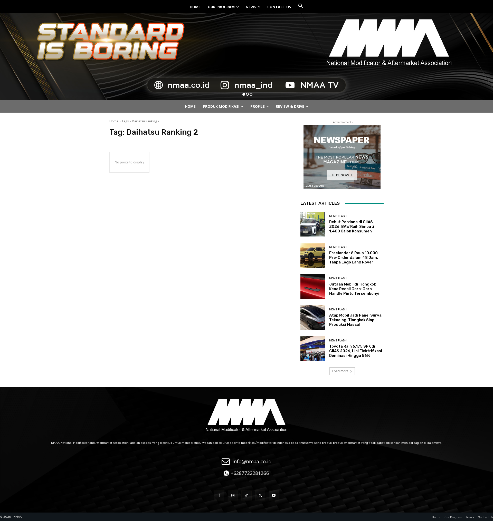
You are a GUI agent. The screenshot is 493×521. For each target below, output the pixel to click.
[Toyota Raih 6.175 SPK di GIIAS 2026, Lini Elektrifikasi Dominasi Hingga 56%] (312, 348)
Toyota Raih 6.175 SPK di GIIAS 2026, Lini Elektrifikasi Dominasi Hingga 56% (355, 351)
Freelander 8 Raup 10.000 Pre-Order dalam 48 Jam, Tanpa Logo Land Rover (353, 257)
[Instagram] (233, 495)
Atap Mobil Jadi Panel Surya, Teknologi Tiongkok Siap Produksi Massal (356, 320)
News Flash (338, 216)
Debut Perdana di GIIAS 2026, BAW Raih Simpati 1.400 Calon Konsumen (351, 226)
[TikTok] (246, 495)
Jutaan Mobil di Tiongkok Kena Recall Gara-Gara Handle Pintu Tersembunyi (354, 289)
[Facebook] (219, 495)
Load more (340, 371)
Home (113, 121)
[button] (301, 6)
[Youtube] (274, 495)
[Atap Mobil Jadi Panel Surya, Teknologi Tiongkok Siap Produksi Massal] (312, 317)
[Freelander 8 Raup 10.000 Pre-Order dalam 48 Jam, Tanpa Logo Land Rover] (312, 255)
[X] (260, 495)
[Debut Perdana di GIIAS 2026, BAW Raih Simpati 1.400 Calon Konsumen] (312, 224)
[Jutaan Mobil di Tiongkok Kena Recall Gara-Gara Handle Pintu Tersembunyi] (312, 286)
